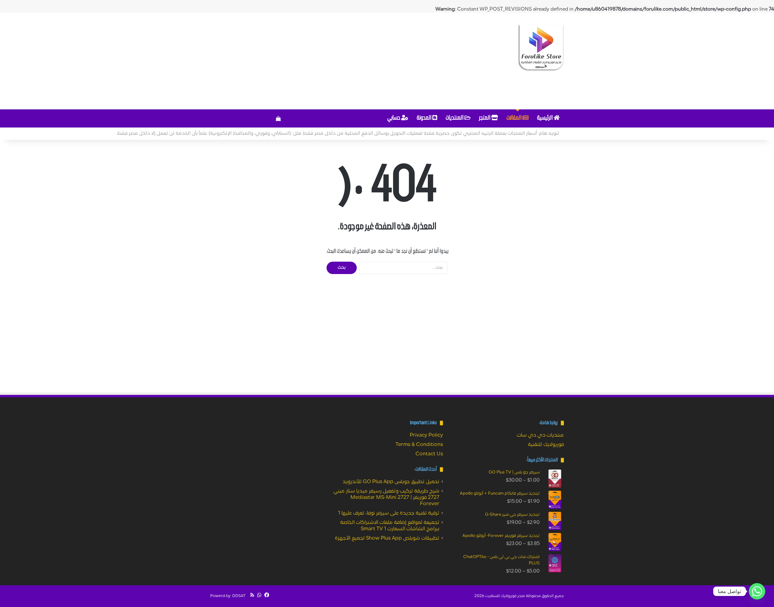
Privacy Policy (426, 435)
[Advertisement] (326, 61)
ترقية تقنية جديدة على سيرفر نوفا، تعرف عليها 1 (388, 513)
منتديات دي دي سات (540, 435)
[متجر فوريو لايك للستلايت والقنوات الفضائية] (541, 48)
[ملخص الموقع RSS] (252, 595)
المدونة (424, 118)
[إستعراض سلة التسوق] (278, 118)
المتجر (485, 118)
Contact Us (429, 454)
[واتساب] (259, 595)
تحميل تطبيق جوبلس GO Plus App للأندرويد (391, 481)
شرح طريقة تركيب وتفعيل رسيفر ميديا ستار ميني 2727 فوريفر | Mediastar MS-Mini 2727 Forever (386, 497)
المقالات (514, 118)
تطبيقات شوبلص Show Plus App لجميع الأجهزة (387, 538)
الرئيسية (545, 118)
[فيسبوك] (266, 595)
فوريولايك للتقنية (546, 444)
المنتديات (455, 118)
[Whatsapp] (757, 591)
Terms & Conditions (419, 444)
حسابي (394, 118)
